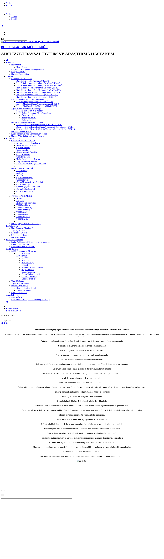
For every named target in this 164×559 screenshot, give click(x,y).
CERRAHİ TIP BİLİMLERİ (23, 141)
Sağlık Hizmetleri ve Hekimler (23, 251)
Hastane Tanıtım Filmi (20, 74)
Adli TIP (25, 260)
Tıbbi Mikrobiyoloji (24, 207)
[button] (10, 14)
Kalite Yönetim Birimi (20, 244)
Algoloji (25, 265)
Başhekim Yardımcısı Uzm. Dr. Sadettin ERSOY (36, 97)
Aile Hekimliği (22, 171)
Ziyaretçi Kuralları (18, 230)
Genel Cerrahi (22, 150)
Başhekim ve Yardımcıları (21, 78)
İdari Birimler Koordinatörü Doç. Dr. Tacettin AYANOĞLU (40, 85)
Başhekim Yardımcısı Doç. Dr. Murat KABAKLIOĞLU (39, 90)
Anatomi (19, 198)
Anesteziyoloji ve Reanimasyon (29, 143)
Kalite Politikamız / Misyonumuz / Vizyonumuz (30, 242)
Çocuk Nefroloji (23, 184)
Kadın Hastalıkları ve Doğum (28, 159)
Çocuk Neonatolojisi (24, 177)
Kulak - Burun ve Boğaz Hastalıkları (31, 164)
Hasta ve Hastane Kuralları (27, 288)
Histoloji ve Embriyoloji (26, 203)
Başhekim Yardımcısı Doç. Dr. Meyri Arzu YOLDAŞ (38, 92)
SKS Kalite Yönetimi (14, 240)
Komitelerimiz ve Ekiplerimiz (23, 246)
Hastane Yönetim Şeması (21, 131)
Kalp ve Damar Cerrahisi (26, 161)
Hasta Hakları (22, 67)
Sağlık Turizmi (12, 249)
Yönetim (9, 76)
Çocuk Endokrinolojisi (25, 189)
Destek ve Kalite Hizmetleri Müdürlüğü (27, 122)
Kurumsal (10, 62)
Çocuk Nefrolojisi (29, 279)
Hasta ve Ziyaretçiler (19, 286)
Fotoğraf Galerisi (18, 72)
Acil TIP (25, 258)
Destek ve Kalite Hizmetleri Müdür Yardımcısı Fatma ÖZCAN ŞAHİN (45, 127)
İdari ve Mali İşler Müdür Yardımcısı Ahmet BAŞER (37, 104)
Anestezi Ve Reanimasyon (32, 267)
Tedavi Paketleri (17, 281)
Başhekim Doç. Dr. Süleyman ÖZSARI (32, 81)
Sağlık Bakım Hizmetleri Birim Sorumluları (34, 113)
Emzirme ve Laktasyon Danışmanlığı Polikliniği (30, 299)
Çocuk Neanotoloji (29, 276)
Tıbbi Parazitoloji (23, 210)
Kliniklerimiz (21, 256)
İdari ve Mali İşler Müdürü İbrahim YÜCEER (34, 101)
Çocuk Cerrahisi (23, 148)
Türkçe (9, 3)
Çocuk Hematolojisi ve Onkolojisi (30, 182)
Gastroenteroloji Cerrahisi (26, 152)
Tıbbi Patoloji (21, 212)
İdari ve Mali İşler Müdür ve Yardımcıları (27, 99)
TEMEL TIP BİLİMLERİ (21, 196)
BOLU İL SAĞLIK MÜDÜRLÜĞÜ (24, 47)
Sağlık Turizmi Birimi (20, 283)
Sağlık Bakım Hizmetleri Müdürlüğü (26, 108)
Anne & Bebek (12, 295)
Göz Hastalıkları (23, 157)
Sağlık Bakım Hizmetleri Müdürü (29, 111)
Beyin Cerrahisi (28, 270)
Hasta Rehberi (12, 226)
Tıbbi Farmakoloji (23, 217)
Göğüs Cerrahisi (23, 154)
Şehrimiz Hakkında (19, 293)
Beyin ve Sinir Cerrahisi (26, 145)
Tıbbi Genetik (22, 219)
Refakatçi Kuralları (19, 233)
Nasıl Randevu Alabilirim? (22, 228)
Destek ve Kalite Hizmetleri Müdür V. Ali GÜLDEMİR (39, 125)
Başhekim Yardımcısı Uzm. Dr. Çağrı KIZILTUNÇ (37, 95)
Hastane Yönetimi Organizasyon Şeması (27, 136)
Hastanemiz (16, 65)
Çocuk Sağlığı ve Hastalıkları (28, 187)
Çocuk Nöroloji (22, 180)
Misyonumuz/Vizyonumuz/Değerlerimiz (27, 69)
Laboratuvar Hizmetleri (20, 235)
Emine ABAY (27, 120)
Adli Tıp (19, 175)
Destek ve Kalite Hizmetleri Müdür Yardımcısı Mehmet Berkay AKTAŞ (45, 129)
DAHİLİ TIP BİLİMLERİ (22, 168)
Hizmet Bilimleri (13, 138)
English (9, 5)
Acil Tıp (19, 173)
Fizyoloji (20, 200)
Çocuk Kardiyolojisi (24, 191)
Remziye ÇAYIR (29, 118)
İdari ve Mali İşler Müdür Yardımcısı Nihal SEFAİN (37, 106)
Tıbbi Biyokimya (23, 205)
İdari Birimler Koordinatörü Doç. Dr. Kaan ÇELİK (37, 88)
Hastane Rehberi (18, 237)
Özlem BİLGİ (27, 115)
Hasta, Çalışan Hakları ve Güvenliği (25, 223)
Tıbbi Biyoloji (22, 214)
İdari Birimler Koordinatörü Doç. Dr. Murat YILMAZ (38, 83)
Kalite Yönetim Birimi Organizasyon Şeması (29, 134)
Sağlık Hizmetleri (23, 253)
